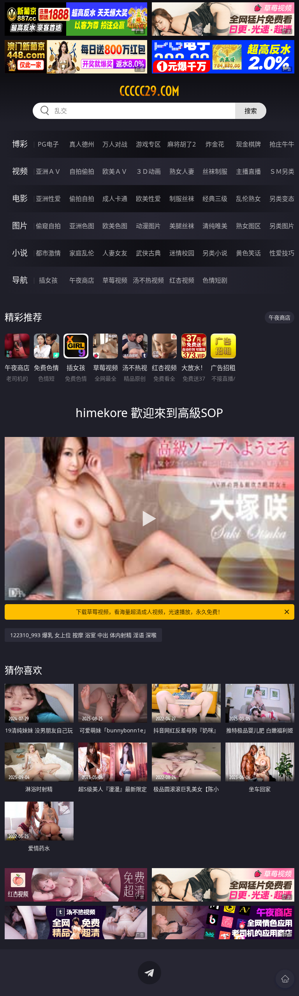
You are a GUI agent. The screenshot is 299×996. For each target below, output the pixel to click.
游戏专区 (148, 144)
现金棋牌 (248, 144)
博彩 (20, 144)
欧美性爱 (148, 198)
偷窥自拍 (48, 226)
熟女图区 (248, 226)
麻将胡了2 (181, 144)
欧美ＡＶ (114, 171)
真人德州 (81, 144)
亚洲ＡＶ (48, 171)
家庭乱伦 (81, 253)
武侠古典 (148, 253)
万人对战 (114, 144)
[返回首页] (285, 979)
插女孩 (48, 280)
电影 (20, 198)
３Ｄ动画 (148, 171)
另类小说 (214, 253)
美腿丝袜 (181, 226)
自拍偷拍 (81, 171)
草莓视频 (114, 280)
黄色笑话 (248, 253)
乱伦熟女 (248, 198)
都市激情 (48, 253)
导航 (20, 280)
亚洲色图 (81, 226)
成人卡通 (114, 198)
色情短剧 (214, 280)
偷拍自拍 (81, 198)
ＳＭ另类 (281, 171)
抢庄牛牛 (281, 144)
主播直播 (248, 171)
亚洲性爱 (48, 198)
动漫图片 (148, 226)
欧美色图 (114, 226)
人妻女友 (114, 253)
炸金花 (215, 144)
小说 (20, 253)
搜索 (250, 111)
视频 (20, 171)
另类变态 (281, 198)
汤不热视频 (148, 280)
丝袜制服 (214, 171)
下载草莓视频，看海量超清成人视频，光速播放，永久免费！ (149, 611)
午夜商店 (81, 280)
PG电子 (48, 144)
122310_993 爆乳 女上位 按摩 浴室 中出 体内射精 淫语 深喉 (83, 635)
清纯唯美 (214, 226)
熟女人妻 (181, 171)
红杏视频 (181, 280)
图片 (20, 225)
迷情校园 (181, 253)
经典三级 (214, 198)
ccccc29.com (149, 91)
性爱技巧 (281, 253)
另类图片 (281, 226)
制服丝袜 (181, 198)
